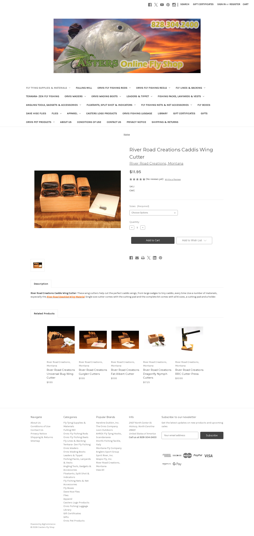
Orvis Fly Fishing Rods (112, 87)
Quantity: (134, 221)
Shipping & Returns (165, 122)
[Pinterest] (168, 5)
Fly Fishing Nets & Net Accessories (165, 104)
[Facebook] (150, 5)
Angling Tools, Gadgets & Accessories (52, 104)
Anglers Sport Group (107, 451)
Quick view (58, 336)
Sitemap (35, 440)
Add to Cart (189, 342)
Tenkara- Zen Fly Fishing (42, 96)
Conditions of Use (89, 122)
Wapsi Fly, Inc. (104, 459)
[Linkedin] (154, 257)
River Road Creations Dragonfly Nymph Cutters (157, 373)
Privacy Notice (136, 122)
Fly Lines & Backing (189, 87)
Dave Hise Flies (36, 113)
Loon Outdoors (104, 430)
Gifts (204, 113)
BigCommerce (48, 524)
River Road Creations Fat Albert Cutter (125, 371)
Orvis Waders (74, 96)
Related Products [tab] (44, 313)
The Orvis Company (107, 426)
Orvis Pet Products (38, 122)
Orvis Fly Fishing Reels (151, 87)
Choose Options (61, 342)
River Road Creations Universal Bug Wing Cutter (61, 373)
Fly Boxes (203, 104)
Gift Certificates (203, 4)
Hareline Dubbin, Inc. (107, 422)
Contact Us (114, 122)
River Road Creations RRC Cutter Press (189, 371)
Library (163, 113)
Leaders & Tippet (137, 96)
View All (100, 469)
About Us (66, 122)
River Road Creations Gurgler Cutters (93, 371)
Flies (55, 113)
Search (184, 4)
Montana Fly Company (109, 448)
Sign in (221, 4)
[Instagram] (174, 5)
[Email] (137, 257)
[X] (156, 5)
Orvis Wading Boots (104, 96)
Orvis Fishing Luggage (137, 113)
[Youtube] (162, 5)
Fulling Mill (84, 87)
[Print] (143, 257)
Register (234, 4)
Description (41, 283)
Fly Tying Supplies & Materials (46, 87)
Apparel (72, 113)
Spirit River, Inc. (104, 455)
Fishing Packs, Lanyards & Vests (179, 96)
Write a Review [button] (173, 179)
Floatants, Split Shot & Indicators (109, 104)
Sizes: (139, 206)
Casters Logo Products (101, 113)
